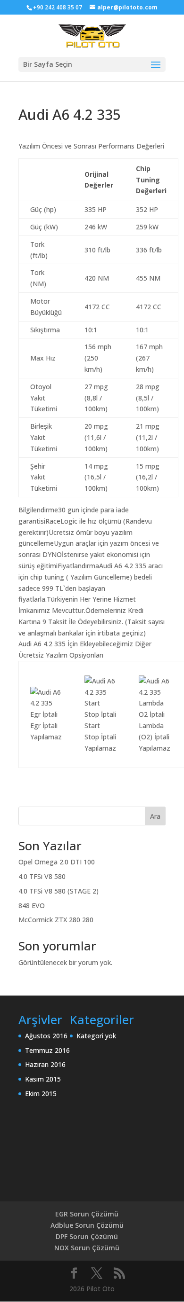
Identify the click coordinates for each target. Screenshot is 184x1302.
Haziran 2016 (45, 1064)
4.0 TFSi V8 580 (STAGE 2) (58, 890)
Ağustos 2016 (46, 1035)
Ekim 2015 (41, 1093)
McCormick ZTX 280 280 (55, 919)
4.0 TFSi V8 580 (42, 876)
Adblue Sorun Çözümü (87, 1225)
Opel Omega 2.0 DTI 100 (56, 861)
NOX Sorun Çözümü (86, 1247)
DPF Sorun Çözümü (87, 1236)
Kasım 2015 (43, 1079)
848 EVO (31, 905)
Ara (155, 816)
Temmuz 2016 (47, 1050)
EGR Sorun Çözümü (86, 1213)
